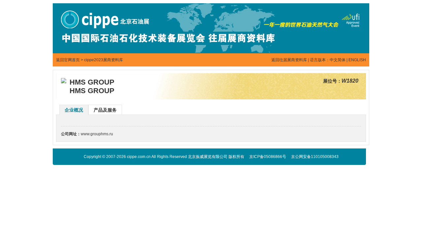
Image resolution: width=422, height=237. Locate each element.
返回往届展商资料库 (289, 60)
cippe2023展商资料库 (103, 60)
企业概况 (74, 110)
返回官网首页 (68, 60)
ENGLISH (357, 60)
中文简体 (338, 60)
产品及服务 (105, 110)
